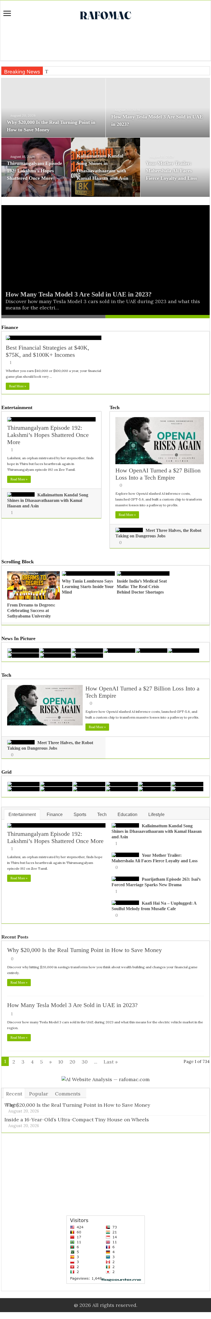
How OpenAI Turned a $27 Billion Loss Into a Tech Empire (158, 474)
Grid (6, 772)
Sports (80, 814)
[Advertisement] (105, 42)
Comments (67, 1093)
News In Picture (18, 638)
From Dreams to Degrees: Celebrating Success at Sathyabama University (31, 610)
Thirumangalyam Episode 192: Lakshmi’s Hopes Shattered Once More (34, 171)
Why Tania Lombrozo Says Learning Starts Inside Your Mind (88, 586)
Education (127, 814)
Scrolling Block (17, 561)
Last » (111, 1062)
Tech (115, 407)
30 (85, 1062)
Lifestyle (156, 814)
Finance (9, 327)
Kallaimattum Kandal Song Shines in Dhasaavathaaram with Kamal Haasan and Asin (47, 500)
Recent (14, 1093)
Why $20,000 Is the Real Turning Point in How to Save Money (84, 950)
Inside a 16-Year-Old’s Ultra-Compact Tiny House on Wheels (76, 1119)
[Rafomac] (105, 14)
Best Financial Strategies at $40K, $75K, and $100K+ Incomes (47, 351)
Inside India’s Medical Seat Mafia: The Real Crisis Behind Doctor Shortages (142, 586)
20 (72, 1062)
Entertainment (16, 407)
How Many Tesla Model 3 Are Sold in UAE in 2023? (78, 294)
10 (60, 1062)
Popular (38, 1093)
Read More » (17, 386)
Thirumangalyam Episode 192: (76, 71)
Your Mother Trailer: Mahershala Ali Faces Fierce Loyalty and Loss (171, 171)
